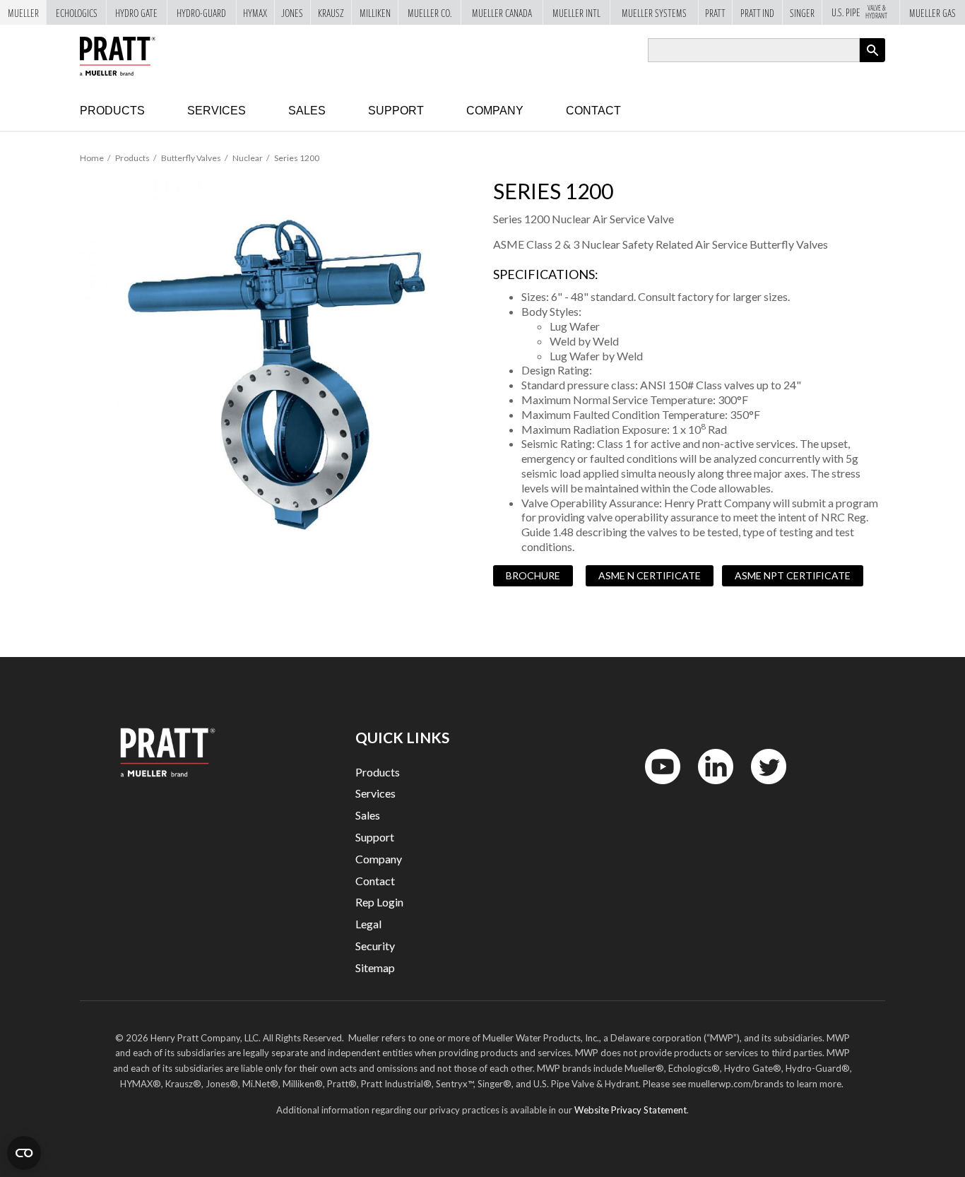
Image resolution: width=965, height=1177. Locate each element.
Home (92, 158)
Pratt (715, 12)
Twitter (760, 787)
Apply (872, 61)
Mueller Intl (576, 12)
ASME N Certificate (649, 575)
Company (494, 111)
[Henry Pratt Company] (117, 56)
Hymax (255, 12)
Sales (307, 111)
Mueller (23, 12)
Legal (368, 923)
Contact (593, 111)
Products (112, 111)
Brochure (533, 575)
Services (216, 111)
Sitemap (375, 967)
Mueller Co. (429, 12)
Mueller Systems (654, 12)
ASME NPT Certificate (793, 575)
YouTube (655, 787)
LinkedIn (709, 787)
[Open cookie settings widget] (24, 1153)
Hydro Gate (136, 12)
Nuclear (247, 158)
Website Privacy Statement (630, 1110)
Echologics (76, 12)
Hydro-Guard (201, 12)
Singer (802, 12)
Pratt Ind (757, 12)
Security (375, 945)
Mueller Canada (502, 12)
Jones (292, 12)
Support (396, 111)
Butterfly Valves (191, 158)
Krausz (331, 12)
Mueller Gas (932, 12)
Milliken (375, 12)
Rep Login (379, 902)
